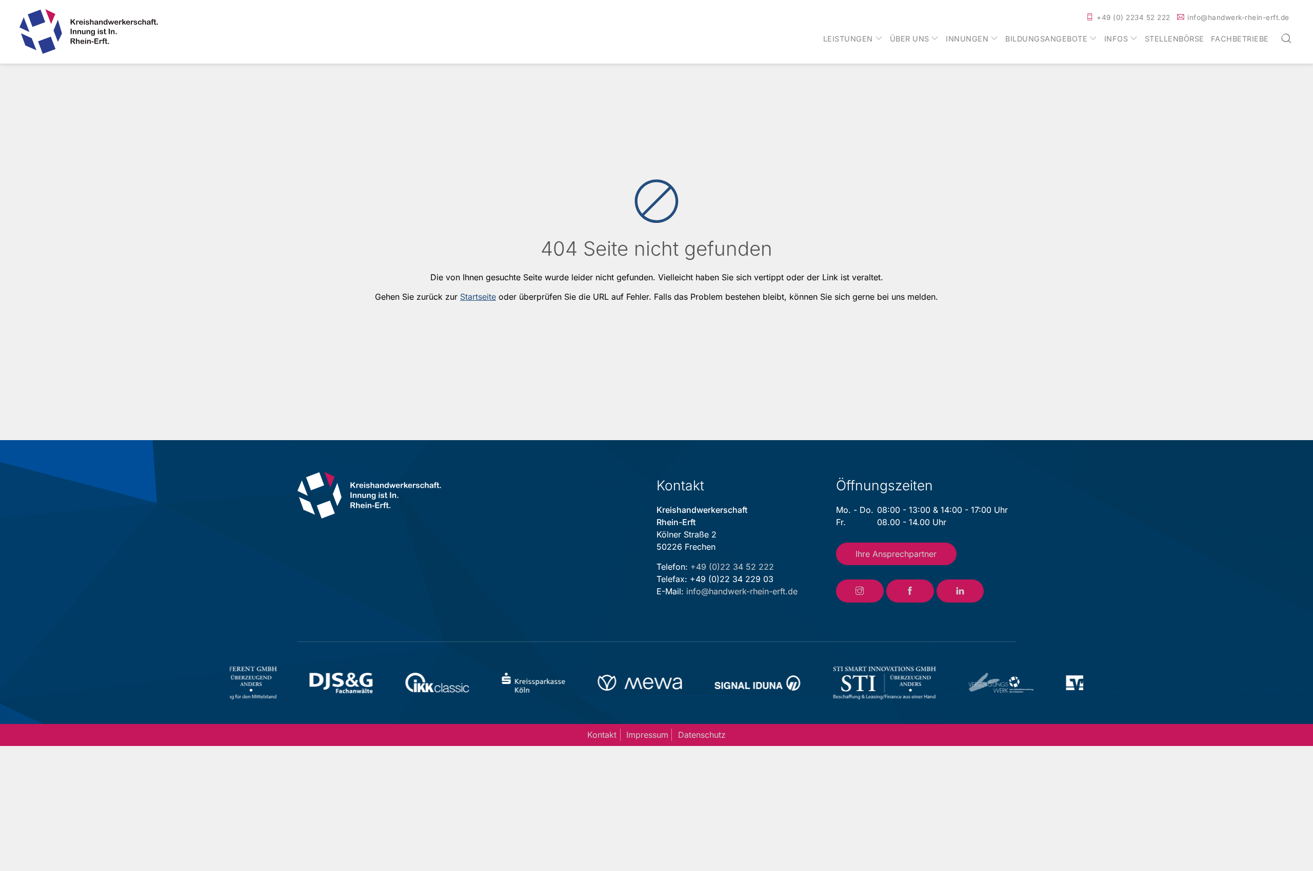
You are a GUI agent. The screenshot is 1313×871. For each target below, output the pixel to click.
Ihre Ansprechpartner (896, 554)
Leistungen (848, 39)
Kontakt (601, 735)
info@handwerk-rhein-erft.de (1238, 17)
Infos (1116, 39)
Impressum (647, 735)
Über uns (909, 39)
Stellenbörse (1174, 39)
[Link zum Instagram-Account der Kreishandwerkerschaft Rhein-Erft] (860, 591)
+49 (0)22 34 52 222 (732, 567)
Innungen (967, 39)
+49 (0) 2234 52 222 (1133, 17)
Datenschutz (702, 735)
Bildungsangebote (1046, 39)
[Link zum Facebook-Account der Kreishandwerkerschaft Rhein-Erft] (910, 591)
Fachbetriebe (1240, 39)
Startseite (478, 297)
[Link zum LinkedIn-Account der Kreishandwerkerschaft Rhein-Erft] (960, 591)
